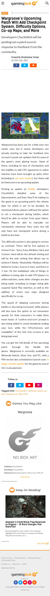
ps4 (3, 394)
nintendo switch (35, 390)
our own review (23, 178)
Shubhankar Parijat (30, 57)
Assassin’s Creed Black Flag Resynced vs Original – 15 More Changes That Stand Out (25, 524)
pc (45, 390)
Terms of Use (6, 558)
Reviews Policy (34, 558)
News (4, 13)
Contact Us (5, 564)
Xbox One (23, 394)
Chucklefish (21, 390)
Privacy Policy (20, 558)
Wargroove (11, 394)
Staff (25, 564)
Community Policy (8, 560)
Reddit (31, 188)
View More (25, 477)
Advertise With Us (8, 568)
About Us (16, 564)
